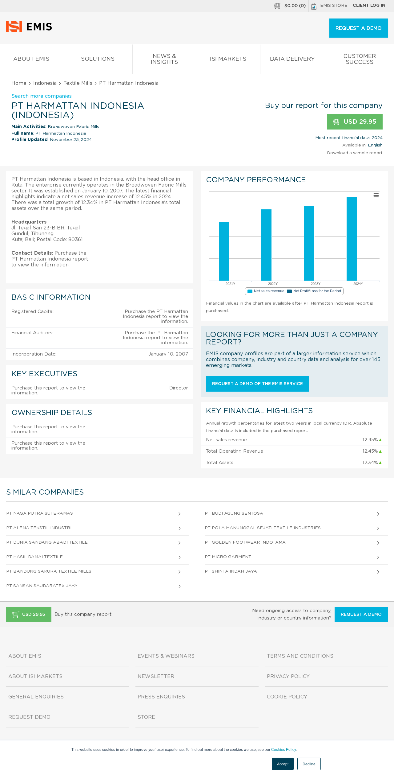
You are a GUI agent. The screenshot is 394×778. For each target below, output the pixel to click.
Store (146, 717)
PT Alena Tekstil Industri (38, 528)
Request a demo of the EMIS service (257, 384)
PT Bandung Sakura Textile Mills (48, 571)
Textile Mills (77, 83)
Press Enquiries (161, 696)
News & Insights (164, 59)
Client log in (369, 5)
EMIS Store (334, 5)
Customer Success (359, 59)
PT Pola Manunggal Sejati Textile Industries (263, 528)
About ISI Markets (35, 676)
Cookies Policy (283, 749)
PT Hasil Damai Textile (34, 557)
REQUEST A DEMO (359, 28)
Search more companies (41, 96)
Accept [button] (282, 763)
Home (18, 83)
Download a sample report (355, 153)
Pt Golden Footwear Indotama (245, 542)
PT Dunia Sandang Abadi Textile (47, 542)
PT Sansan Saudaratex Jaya (42, 586)
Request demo (29, 717)
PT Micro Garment (228, 557)
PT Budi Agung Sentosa (234, 513)
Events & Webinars (166, 656)
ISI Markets (228, 59)
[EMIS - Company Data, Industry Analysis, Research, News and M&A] (30, 30)
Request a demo (361, 614)
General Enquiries (36, 696)
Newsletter (156, 676)
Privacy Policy (288, 676)
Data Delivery (292, 59)
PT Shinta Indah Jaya (231, 571)
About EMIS (31, 59)
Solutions (98, 59)
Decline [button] (309, 763)
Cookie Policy (287, 696)
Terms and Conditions (300, 656)
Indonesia (45, 83)
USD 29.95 (359, 122)
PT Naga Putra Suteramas (39, 513)
